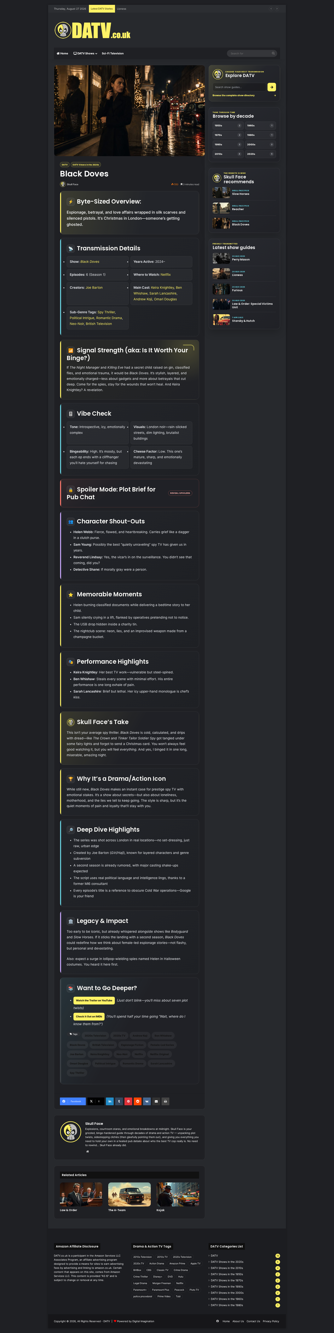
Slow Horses (240, 194)
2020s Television (95, 1035)
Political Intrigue (82, 318)
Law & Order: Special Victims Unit (252, 305)
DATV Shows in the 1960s (227, 1298)
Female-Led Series (162, 1044)
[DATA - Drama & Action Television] (92, 30)
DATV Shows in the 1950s (227, 1274)
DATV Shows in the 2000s (227, 1292)
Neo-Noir (77, 324)
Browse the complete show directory (244, 95)
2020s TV (119, 1035)
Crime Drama (181, 1270)
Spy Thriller (106, 312)
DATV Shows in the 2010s (227, 1268)
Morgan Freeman (162, 1283)
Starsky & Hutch (243, 321)
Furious (121, 8)
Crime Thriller (140, 1276)
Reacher (238, 209)
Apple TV (195, 1263)
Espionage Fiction (132, 1044)
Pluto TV (194, 1289)
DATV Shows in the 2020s (86, 165)
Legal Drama (140, 1283)
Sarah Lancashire (162, 293)
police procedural (142, 1296)
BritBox (137, 1270)
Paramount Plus (160, 1289)
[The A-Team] (129, 1194)
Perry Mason (241, 259)
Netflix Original (159, 1054)
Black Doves (89, 262)
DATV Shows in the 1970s (227, 1280)
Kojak (160, 1210)
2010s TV (162, 1256)
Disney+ (157, 1276)
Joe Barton (94, 287)
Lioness (237, 275)
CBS (149, 1270)
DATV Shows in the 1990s (227, 1286)
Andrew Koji (143, 299)
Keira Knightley (162, 287)
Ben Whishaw (163, 1035)
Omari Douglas (165, 299)
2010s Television (142, 1256)
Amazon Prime (177, 1263)
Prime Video (164, 1296)
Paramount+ (140, 1289)
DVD (170, 1276)
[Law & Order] (81, 1194)
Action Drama (156, 1263)
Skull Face (72, 184)
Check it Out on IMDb (89, 1016)
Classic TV (162, 1270)
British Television (99, 324)
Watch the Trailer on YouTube (94, 1000)
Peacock (179, 1289)
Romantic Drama (109, 318)
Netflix (166, 275)
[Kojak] (178, 1194)
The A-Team (117, 1210)
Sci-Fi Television (113, 53)
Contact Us (253, 1321)
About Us (238, 1321)
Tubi (178, 1296)
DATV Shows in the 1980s (227, 1305)
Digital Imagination (143, 1321)
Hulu (180, 1276)
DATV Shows (85, 53)
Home (64, 53)
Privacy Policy (271, 1321)
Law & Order (68, 1210)
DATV (65, 165)
